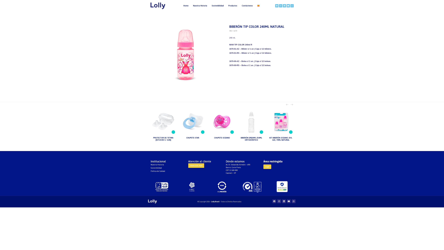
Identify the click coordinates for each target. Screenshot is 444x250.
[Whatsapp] (292, 5)
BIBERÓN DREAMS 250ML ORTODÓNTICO (251, 139)
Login (267, 167)
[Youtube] (288, 5)
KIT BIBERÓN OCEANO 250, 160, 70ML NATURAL (280, 139)
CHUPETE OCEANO (222, 138)
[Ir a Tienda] (440, 246)
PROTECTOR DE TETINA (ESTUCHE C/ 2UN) (163, 139)
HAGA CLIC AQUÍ (196, 165)
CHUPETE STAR (192, 138)
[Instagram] (280, 5)
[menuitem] (186, 6)
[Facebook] (276, 5)
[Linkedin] (284, 5)
